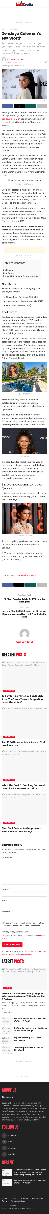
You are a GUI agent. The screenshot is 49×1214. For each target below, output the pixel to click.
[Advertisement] (24, 13)
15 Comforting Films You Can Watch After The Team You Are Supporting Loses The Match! (22, 699)
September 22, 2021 (13, 63)
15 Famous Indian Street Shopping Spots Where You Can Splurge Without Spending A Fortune (23, 996)
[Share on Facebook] (7, 106)
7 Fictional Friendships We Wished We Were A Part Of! (30, 1019)
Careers (24, 1198)
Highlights (8, 270)
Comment (7, 857)
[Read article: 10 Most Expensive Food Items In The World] (7, 1049)
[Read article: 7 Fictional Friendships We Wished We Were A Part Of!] (7, 1020)
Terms (4, 1201)
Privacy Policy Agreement (15, 932)
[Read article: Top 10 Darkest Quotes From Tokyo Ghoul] (7, 1040)
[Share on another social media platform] (42, 106)
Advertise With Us (18, 1201)
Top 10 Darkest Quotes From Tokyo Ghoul (27, 1039)
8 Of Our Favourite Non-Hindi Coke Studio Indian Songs (30, 1029)
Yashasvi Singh (16, 59)
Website (6, 911)
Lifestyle (7, 988)
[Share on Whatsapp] (30, 106)
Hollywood (13, 29)
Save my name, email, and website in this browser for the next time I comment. (24, 924)
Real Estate (8, 273)
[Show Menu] (3, 4)
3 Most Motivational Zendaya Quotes (20, 276)
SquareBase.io (27, 1208)
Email (5, 900)
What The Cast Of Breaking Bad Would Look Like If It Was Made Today (24, 787)
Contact (14, 1198)
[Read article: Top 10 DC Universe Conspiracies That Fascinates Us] (24, 723)
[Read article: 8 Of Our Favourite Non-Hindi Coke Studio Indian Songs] (7, 1030)
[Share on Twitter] (19, 106)
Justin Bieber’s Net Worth (28, 575)
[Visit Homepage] (25, 3)
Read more (9, 1012)
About (4, 1198)
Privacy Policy (37, 1198)
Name (5, 889)
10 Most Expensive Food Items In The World (29, 1048)
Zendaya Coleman (11, 118)
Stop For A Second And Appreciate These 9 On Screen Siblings (21, 830)
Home (4, 29)
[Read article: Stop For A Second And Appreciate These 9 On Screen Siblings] (24, 809)
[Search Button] (46, 4)
